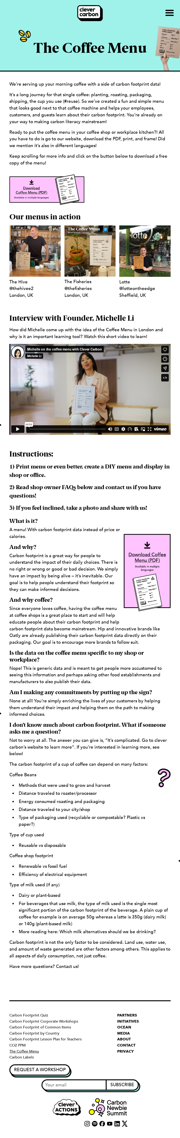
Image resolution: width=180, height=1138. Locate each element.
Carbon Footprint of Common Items (40, 1027)
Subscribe (122, 1085)
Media (123, 1033)
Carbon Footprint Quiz (28, 1015)
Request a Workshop (40, 1070)
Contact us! (67, 966)
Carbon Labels (21, 1057)
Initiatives (128, 1021)
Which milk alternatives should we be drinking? (108, 932)
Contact (126, 1045)
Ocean (124, 1027)
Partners (127, 1015)
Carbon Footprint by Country (34, 1033)
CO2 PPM (17, 1045)
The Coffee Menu (24, 1051)
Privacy (125, 1051)
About (124, 1039)
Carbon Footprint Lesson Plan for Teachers (45, 1039)
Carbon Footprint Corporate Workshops (43, 1021)
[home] (90, 13)
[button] (169, 13)
